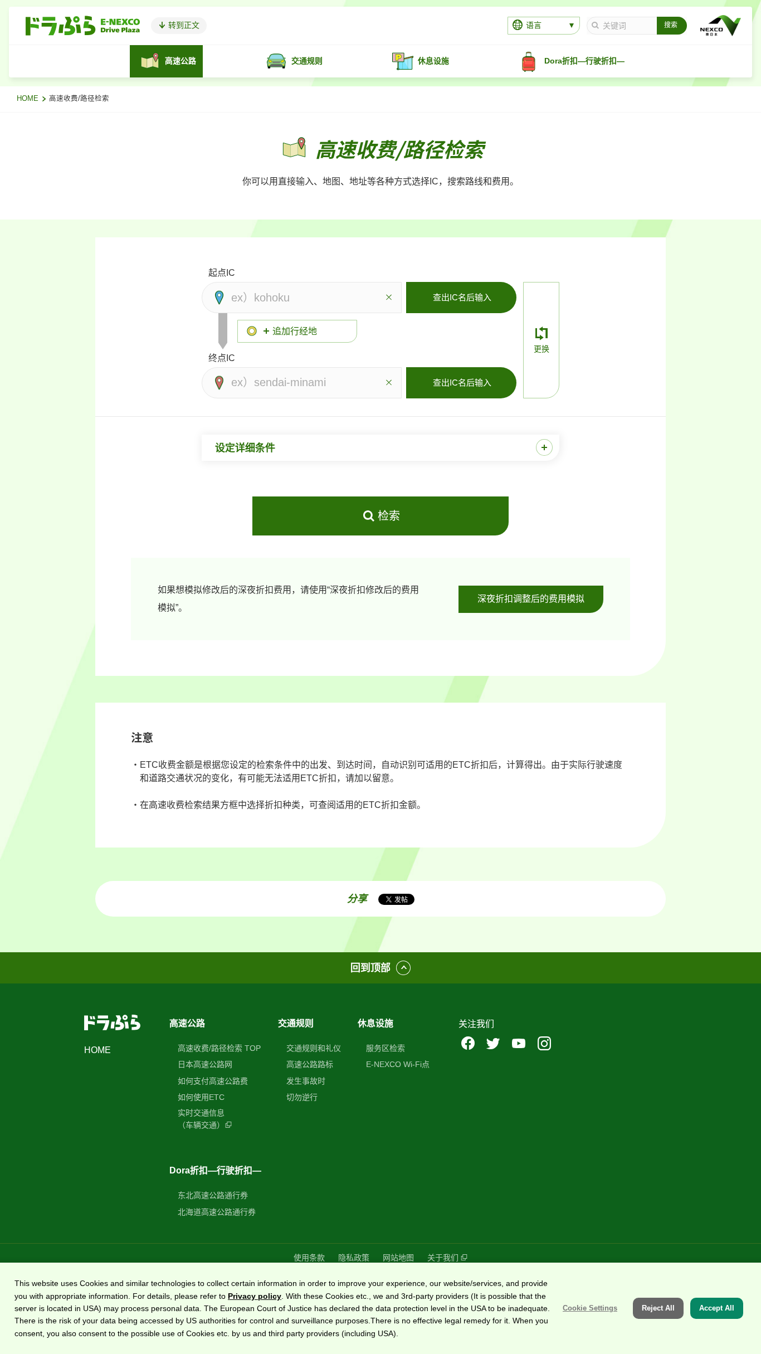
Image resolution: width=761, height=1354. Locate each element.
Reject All (658, 1308)
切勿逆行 (302, 1097)
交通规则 (296, 1023)
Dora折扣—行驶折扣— (215, 1170)
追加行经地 (294, 331)
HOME (27, 99)
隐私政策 (353, 1257)
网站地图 (398, 1257)
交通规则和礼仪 (313, 1048)
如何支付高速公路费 (213, 1081)
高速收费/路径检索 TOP (219, 1048)
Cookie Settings (590, 1308)
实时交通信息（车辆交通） (201, 1118)
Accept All (716, 1308)
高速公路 (187, 1023)
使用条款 (309, 1257)
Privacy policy (254, 1295)
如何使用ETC (201, 1097)
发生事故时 (305, 1081)
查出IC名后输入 (462, 297)
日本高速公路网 (205, 1064)
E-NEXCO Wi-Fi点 (398, 1064)
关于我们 (442, 1257)
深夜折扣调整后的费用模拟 (530, 598)
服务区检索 (385, 1048)
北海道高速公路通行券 (217, 1211)
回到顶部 (370, 967)
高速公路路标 (309, 1064)
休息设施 (375, 1023)
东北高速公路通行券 (213, 1195)
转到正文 (182, 25)
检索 (389, 516)
